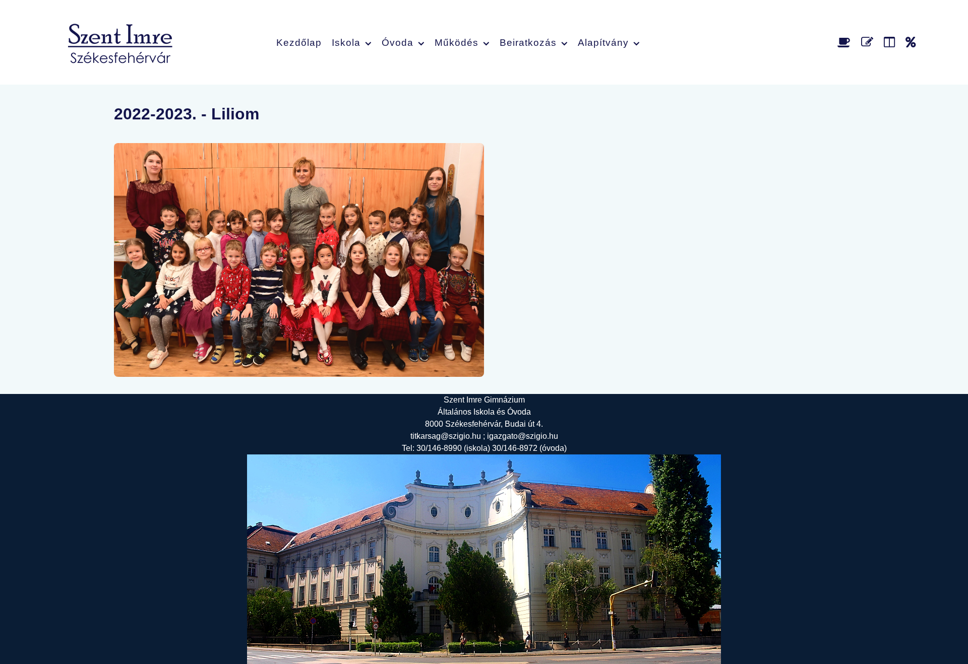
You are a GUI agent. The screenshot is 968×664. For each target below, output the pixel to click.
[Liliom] (299, 260)
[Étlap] (845, 42)
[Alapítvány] (910, 42)
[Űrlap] (869, 42)
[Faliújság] (891, 42)
